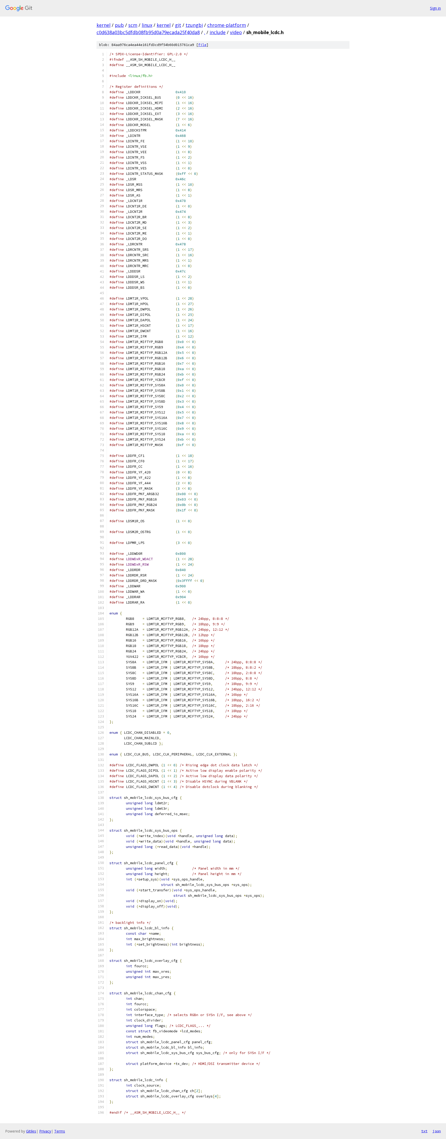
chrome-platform (226, 25)
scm (132, 25)
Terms (59, 1131)
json (437, 1131)
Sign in (435, 8)
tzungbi (194, 25)
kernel (103, 25)
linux (147, 25)
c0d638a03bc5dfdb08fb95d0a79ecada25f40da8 (148, 32)
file (202, 45)
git (178, 25)
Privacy (45, 1131)
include (218, 32)
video (236, 32)
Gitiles (31, 1131)
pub (119, 25)
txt (424, 1131)
